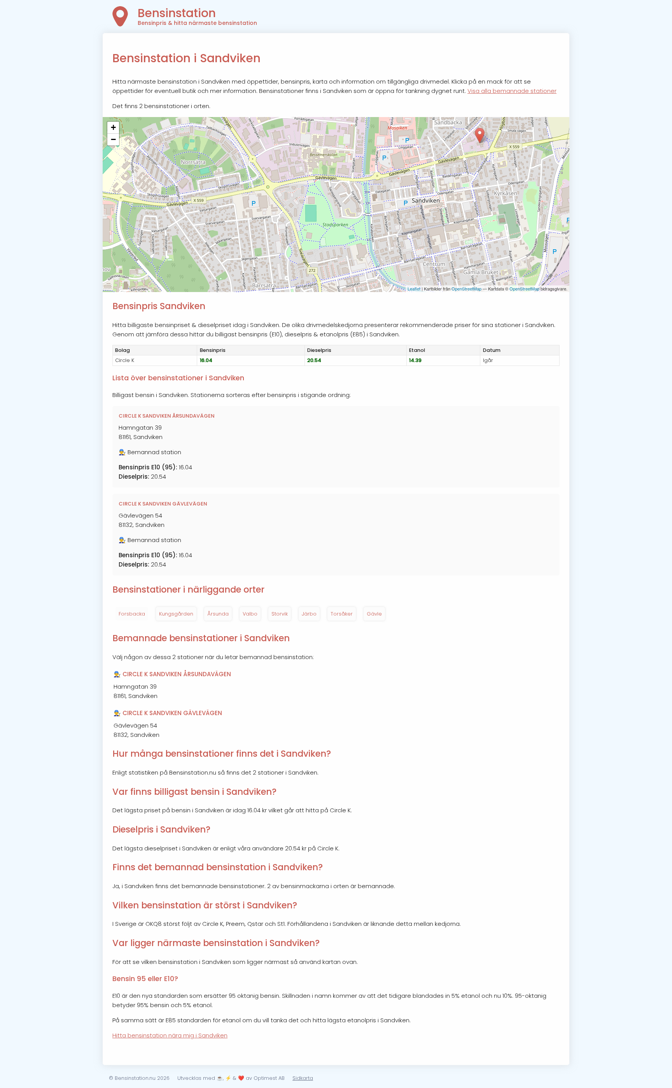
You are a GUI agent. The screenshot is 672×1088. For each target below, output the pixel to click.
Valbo (250, 613)
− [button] (113, 139)
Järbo (309, 613)
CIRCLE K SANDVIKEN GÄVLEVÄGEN (163, 503)
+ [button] (113, 127)
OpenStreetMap (466, 288)
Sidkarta (302, 1078)
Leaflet (414, 288)
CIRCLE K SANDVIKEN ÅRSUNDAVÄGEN (167, 416)
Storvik (279, 613)
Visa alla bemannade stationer (511, 91)
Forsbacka (132, 613)
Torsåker (342, 613)
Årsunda (218, 613)
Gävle (374, 613)
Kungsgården (176, 613)
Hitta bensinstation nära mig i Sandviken (170, 1035)
